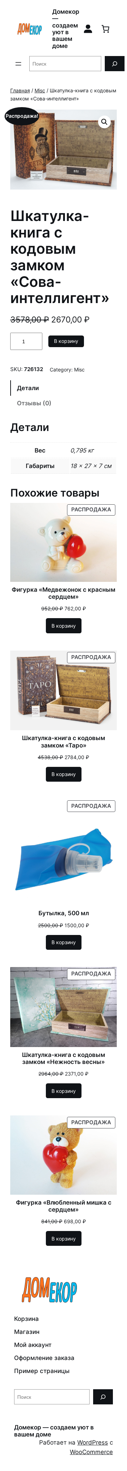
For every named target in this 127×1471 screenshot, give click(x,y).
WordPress (92, 1442)
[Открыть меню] (18, 64)
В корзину (66, 341)
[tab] (63, 388)
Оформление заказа (44, 1357)
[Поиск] (115, 63)
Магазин (27, 1331)
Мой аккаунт (33, 1344)
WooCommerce (91, 1451)
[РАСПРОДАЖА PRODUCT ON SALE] (63, 541)
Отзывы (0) (34, 403)
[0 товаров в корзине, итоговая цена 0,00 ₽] (105, 29)
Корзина (26, 1318)
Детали (28, 388)
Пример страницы (41, 1370)
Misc (40, 90)
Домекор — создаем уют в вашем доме (65, 28)
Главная (20, 90)
